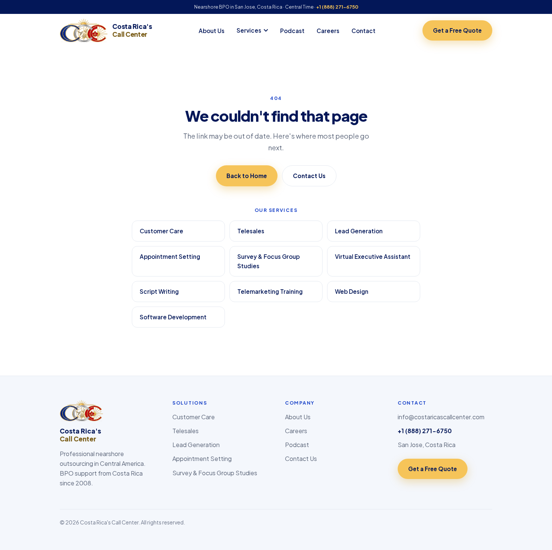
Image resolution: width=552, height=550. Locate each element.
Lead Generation (359, 230)
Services (249, 30)
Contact (363, 30)
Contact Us (309, 175)
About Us (212, 30)
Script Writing (159, 291)
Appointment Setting (170, 256)
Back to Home (246, 175)
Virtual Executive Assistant (372, 256)
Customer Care (161, 230)
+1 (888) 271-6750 (337, 7)
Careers (328, 30)
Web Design (351, 291)
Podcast (292, 30)
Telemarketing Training (270, 291)
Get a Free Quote (457, 30)
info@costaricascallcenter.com (441, 417)
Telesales (250, 230)
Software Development (173, 316)
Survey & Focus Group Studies (268, 261)
